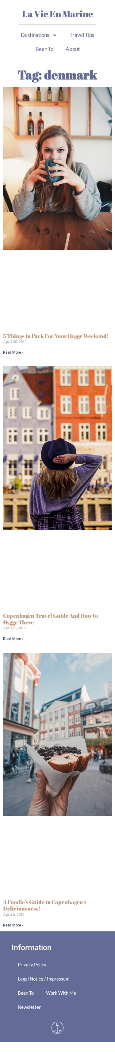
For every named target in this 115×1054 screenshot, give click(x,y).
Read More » (13, 352)
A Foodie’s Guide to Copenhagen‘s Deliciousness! (44, 905)
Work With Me (61, 993)
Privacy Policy (32, 964)
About (73, 49)
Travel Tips (82, 35)
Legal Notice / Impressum (43, 978)
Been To (44, 49)
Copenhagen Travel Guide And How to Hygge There (50, 619)
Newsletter (29, 1007)
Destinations (35, 35)
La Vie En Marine (57, 13)
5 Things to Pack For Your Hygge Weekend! (56, 336)
